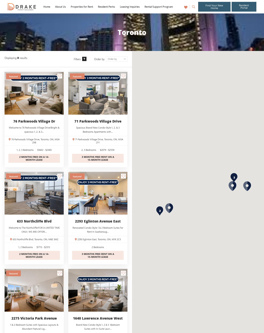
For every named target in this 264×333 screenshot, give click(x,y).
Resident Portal (244, 6)
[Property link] (97, 93)
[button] (247, 186)
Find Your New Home (214, 7)
